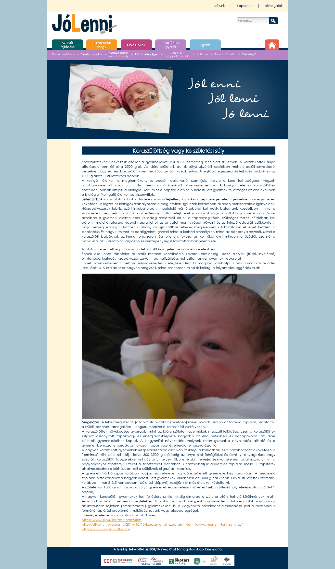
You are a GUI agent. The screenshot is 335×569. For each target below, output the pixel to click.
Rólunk (219, 6)
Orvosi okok (136, 45)
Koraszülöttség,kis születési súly (118, 54)
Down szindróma (63, 54)
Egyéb (205, 45)
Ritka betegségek (146, 54)
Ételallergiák (250, 54)
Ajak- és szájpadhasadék (177, 54)
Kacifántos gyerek (171, 45)
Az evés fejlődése (68, 45)
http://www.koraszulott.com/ (106, 529)
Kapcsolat (245, 6)
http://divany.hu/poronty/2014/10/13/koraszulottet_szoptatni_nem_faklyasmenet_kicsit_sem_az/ (162, 524)
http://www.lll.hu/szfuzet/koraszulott (112, 519)
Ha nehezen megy (101, 45)
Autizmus (202, 54)
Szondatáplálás (225, 54)
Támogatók (274, 6)
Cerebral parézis (91, 54)
